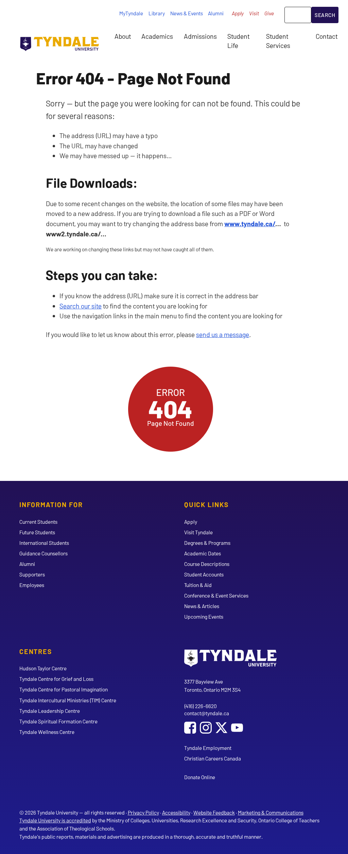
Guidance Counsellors (43, 553)
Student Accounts (204, 574)
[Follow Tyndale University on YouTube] (237, 728)
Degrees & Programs (207, 542)
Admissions (200, 36)
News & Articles (201, 606)
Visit (254, 13)
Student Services (278, 40)
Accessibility (176, 812)
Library (157, 13)
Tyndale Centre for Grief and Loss (56, 678)
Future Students (37, 532)
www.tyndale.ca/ (249, 223)
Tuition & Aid (198, 585)
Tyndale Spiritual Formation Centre (58, 721)
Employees (31, 585)
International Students (44, 542)
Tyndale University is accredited (55, 820)
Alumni (216, 13)
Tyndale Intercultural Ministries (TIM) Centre (67, 700)
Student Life (238, 40)
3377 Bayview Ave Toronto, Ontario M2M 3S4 (212, 685)
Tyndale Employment (207, 747)
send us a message (222, 334)
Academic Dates (202, 553)
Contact (326, 36)
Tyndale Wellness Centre (46, 732)
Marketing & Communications (270, 812)
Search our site (80, 306)
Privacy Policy (143, 812)
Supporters (32, 574)
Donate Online (199, 777)
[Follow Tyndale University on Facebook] (190, 728)
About (123, 36)
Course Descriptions (206, 563)
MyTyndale (131, 13)
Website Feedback (214, 812)
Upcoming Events (203, 616)
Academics (157, 36)
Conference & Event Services (216, 595)
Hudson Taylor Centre (43, 668)
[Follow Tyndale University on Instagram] (206, 728)
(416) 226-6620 (200, 706)
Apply (238, 13)
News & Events (186, 13)
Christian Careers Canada (212, 758)
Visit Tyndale (198, 532)
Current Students (38, 521)
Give (269, 13)
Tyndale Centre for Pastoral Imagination (63, 689)
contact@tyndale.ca (206, 713)
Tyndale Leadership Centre (49, 710)
